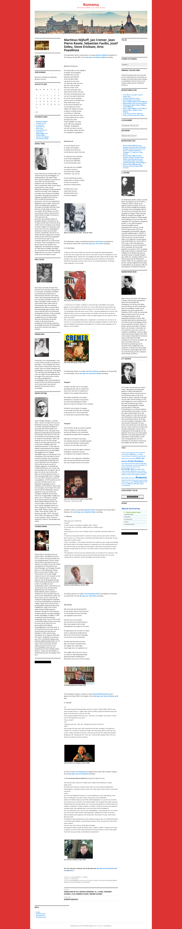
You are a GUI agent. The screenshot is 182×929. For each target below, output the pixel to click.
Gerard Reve (125, 463)
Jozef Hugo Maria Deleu (92, 594)
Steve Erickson (85, 882)
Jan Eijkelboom (142, 465)
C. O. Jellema (139, 454)
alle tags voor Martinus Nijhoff (96, 57)
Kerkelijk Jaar (127, 469)
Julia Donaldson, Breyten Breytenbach (135, 103)
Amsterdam (129, 452)
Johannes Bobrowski (126, 467)
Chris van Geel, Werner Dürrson (133, 113)
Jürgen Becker (136, 467)
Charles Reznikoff (131, 456)
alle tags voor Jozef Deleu (87, 596)
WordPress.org (41, 917)
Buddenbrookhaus (42, 121)
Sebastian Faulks (89, 510)
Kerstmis (137, 469)
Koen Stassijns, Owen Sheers (132, 100)
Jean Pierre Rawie (92, 371)
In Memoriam (128, 465)
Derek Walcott (132, 458)
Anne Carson (136, 452)
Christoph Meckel (141, 456)
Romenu (91, 4)
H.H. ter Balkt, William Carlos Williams (135, 101)
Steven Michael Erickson (101, 694)
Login (38, 912)
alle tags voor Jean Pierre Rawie (90, 373)
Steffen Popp (124, 482)
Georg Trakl (40, 125)
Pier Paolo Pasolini (130, 474)
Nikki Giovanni (135, 473)
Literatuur (74, 879)
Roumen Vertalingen (42, 137)
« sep (36, 112)
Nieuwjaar (128, 473)
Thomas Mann (40, 135)
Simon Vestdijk (143, 480)
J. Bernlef (135, 465)
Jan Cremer (99, 241)
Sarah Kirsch (124, 480)
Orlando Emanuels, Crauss (131, 98)
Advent (123, 452)
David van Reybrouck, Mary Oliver (133, 115)
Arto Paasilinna (81, 772)
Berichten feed (41, 914)
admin (85, 877)
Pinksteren (138, 474)
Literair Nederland (42, 138)
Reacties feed (40, 915)
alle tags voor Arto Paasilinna (78, 774)
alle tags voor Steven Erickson (104, 696)
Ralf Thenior (132, 478)
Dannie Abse (124, 458)
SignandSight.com (41, 133)
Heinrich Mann (140, 463)
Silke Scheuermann (133, 480)
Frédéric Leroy (41, 123)
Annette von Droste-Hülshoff (133, 453)
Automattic (107, 926)
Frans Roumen (135, 461)
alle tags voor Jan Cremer (94, 243)
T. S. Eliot (131, 482)
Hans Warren (40, 127)
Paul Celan (39, 128)
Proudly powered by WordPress (80, 926)
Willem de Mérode (133, 484)
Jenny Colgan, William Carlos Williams (135, 108)
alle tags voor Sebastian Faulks (85, 512)
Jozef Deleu (102, 880)
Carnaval (123, 456)
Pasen (142, 473)
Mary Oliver (138, 471)
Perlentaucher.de (41, 130)
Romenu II (39, 132)
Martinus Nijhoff (101, 55)
